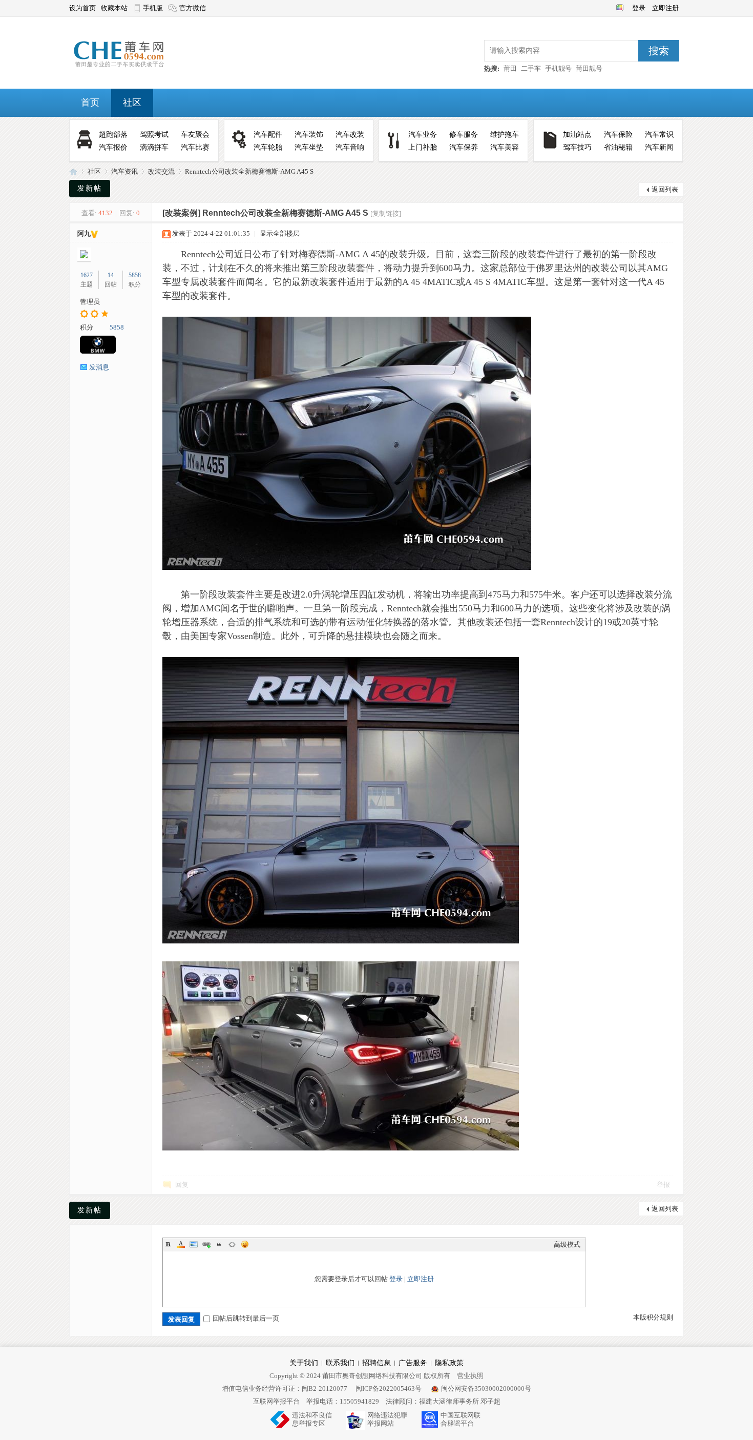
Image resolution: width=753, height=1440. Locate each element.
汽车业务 (422, 134)
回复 (182, 1184)
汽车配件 (268, 134)
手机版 (153, 8)
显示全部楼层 (280, 233)
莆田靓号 (589, 68)
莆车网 (73, 171)
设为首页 (82, 8)
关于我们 (303, 1363)
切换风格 (618, 7)
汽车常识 (659, 134)
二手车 (531, 68)
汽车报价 (113, 147)
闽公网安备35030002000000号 (486, 1388)
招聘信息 (376, 1363)
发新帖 (89, 188)
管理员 (90, 301)
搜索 (659, 50)
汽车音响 (350, 147)
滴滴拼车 (154, 147)
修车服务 (463, 134)
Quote (219, 1244)
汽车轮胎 (268, 147)
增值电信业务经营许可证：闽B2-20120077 (284, 1388)
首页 (90, 102)
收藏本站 (114, 8)
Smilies (245, 1244)
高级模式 (567, 1244)
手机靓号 (558, 68)
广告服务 (413, 1363)
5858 (135, 275)
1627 (86, 275)
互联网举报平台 (276, 1401)
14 (111, 275)
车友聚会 (195, 134)
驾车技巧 (577, 147)
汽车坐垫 (309, 147)
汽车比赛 (195, 147)
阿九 (84, 233)
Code (232, 1244)
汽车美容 (504, 147)
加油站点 (577, 134)
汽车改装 (350, 134)
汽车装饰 (309, 134)
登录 (639, 8)
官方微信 (192, 8)
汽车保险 (618, 134)
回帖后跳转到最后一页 (246, 1318)
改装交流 (161, 171)
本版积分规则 (653, 1317)
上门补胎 (422, 147)
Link (206, 1244)
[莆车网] (134, 67)
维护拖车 (504, 134)
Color (181, 1244)
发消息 (99, 367)
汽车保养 (463, 147)
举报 (663, 1184)
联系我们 (340, 1363)
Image (194, 1244)
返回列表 (665, 189)
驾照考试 (154, 134)
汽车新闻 (659, 147)
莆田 (510, 68)
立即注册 (665, 8)
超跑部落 (113, 134)
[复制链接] (385, 213)
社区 (132, 102)
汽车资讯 (124, 171)
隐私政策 (449, 1363)
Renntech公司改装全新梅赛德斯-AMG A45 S (249, 171)
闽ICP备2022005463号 (388, 1388)
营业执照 (470, 1376)
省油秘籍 (618, 147)
